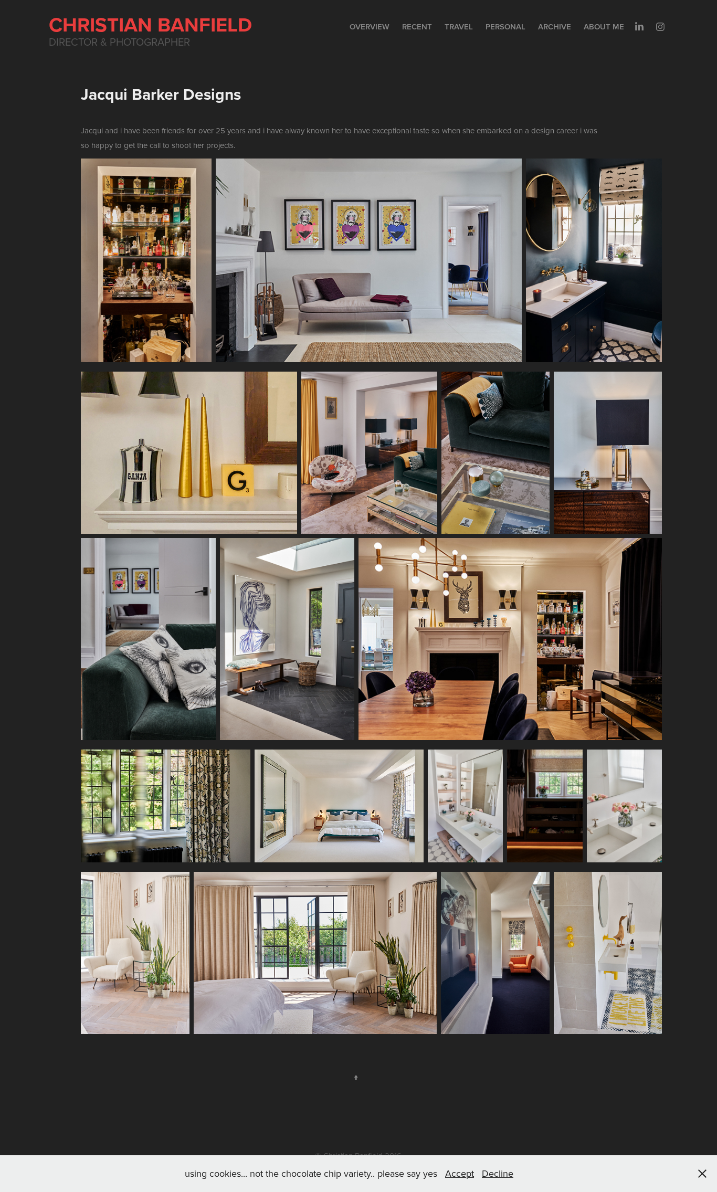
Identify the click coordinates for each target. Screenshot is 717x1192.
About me (604, 26)
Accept (459, 1173)
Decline (497, 1173)
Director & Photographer (119, 41)
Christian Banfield (150, 24)
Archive (554, 26)
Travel (459, 26)
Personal (505, 26)
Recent (417, 26)
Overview (369, 26)
